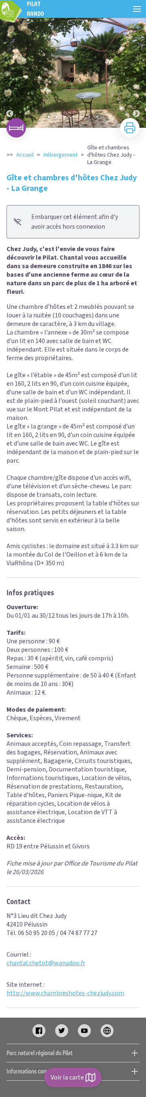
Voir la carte (67, 1077)
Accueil (25, 155)
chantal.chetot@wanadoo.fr (45, 963)
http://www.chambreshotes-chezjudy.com (65, 993)
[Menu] (137, 9)
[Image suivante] (136, 73)
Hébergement (60, 155)
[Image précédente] (9, 73)
